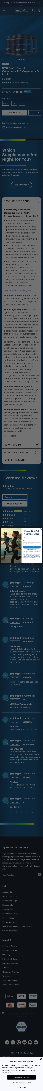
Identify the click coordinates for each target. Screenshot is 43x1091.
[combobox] (24, 544)
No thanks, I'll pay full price (31, 549)
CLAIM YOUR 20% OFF (32, 547)
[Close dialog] (40, 529)
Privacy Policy (7, 1073)
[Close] (41, 1059)
